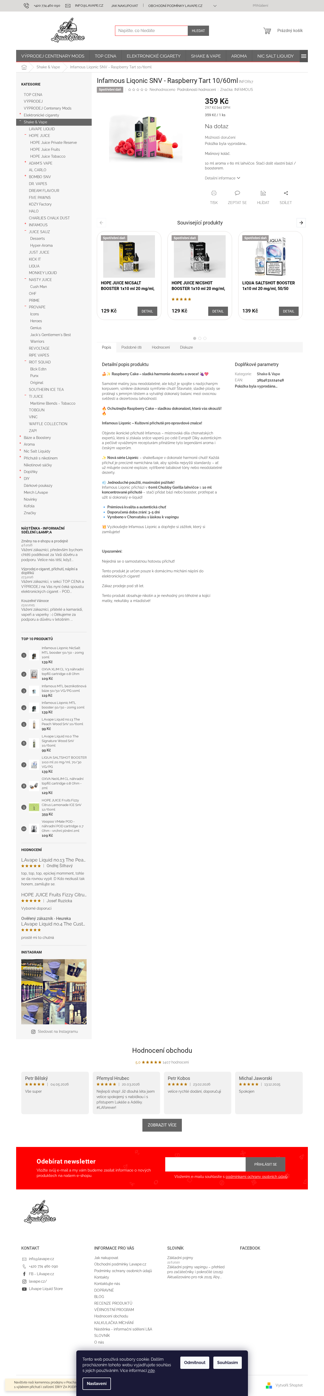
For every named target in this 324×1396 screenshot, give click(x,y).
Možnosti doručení (220, 137)
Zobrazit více (162, 1125)
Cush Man (38, 287)
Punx (34, 376)
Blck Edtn (38, 369)
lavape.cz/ (38, 1281)
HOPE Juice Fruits (45, 149)
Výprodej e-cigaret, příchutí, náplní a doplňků (49, 571)
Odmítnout (194, 1362)
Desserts (37, 239)
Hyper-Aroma (41, 245)
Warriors (37, 341)
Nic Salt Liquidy (37, 451)
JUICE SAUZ (39, 232)
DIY (26, 479)
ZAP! (33, 431)
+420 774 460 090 (43, 1266)
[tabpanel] (129, 275)
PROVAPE (37, 307)
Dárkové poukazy (38, 486)
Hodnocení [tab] (161, 347)
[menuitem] (52, 56)
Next (302, 222)
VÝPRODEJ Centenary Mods (47, 108)
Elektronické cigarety (41, 115)
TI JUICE (36, 396)
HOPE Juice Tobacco (47, 156)
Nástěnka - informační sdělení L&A (123, 1329)
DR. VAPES (38, 184)
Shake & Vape (35, 122)
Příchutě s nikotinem (41, 458)
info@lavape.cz (41, 1259)
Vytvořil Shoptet (289, 1385)
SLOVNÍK (102, 1336)
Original (36, 383)
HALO (34, 211)
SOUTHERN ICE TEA (46, 390)
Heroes (36, 321)
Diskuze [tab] (186, 347)
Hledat (198, 31)
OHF (32, 294)
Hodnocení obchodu (162, 1050)
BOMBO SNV (40, 177)
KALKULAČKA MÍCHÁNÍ (113, 1323)
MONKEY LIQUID (43, 273)
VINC (33, 417)
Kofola (29, 506)
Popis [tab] (106, 347)
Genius (35, 328)
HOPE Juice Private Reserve (53, 143)
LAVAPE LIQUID (42, 129)
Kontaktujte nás (107, 1284)
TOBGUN (37, 410)
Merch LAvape (36, 492)
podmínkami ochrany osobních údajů (256, 1177)
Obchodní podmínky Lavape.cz (175, 6)
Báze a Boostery (37, 438)
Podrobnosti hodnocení (196, 90)
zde (151, 1370)
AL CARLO (37, 170)
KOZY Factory (40, 204)
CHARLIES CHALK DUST (49, 218)
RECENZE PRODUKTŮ (113, 1303)
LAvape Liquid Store (46, 1289)
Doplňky (31, 472)
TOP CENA (33, 95)
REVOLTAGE (39, 348)
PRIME (34, 300)
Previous (102, 222)
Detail (147, 311)
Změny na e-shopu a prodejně (44, 541)
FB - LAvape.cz (41, 1274)
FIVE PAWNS (40, 198)
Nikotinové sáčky (38, 465)
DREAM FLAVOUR (44, 191)
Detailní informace (220, 178)
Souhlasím (227, 1362)
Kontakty (101, 1277)
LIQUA (34, 266)
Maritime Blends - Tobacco (52, 403)
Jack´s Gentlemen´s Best (50, 335)
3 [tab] (204, 338)
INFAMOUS (38, 225)
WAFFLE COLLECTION (48, 424)
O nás (99, 1342)
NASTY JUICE (40, 280)
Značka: (236, 90)
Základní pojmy (180, 1258)
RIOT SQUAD (40, 362)
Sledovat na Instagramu (58, 1031)
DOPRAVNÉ (104, 1290)
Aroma (29, 444)
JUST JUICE (39, 252)
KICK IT (35, 259)
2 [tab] (199, 338)
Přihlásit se (265, 1164)
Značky (30, 513)
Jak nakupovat (124, 6)
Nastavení (97, 1383)
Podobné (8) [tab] (131, 347)
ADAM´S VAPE (41, 163)
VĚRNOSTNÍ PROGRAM (114, 1310)
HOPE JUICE (39, 136)
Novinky (30, 499)
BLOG (99, 1297)
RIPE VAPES (39, 355)
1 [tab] (194, 338)
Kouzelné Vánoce (35, 601)
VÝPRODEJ (33, 101)
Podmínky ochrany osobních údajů (123, 1271)
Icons (34, 314)
